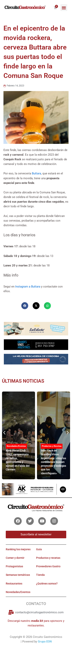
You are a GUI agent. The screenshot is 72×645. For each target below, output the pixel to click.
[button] (63, 7)
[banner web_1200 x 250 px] (36, 328)
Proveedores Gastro (48, 566)
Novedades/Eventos (16, 446)
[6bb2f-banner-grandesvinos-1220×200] (36, 344)
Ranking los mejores (18, 549)
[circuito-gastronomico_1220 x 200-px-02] (36, 489)
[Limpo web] (36, 360)
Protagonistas (14, 566)
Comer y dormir (15, 557)
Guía (39, 549)
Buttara (36, 173)
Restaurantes (14, 583)
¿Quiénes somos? (47, 583)
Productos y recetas (48, 557)
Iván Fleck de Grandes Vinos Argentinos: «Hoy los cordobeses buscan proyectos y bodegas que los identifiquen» (53, 462)
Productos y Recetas (52, 446)
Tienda (40, 574)
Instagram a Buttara (27, 286)
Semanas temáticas (18, 574)
